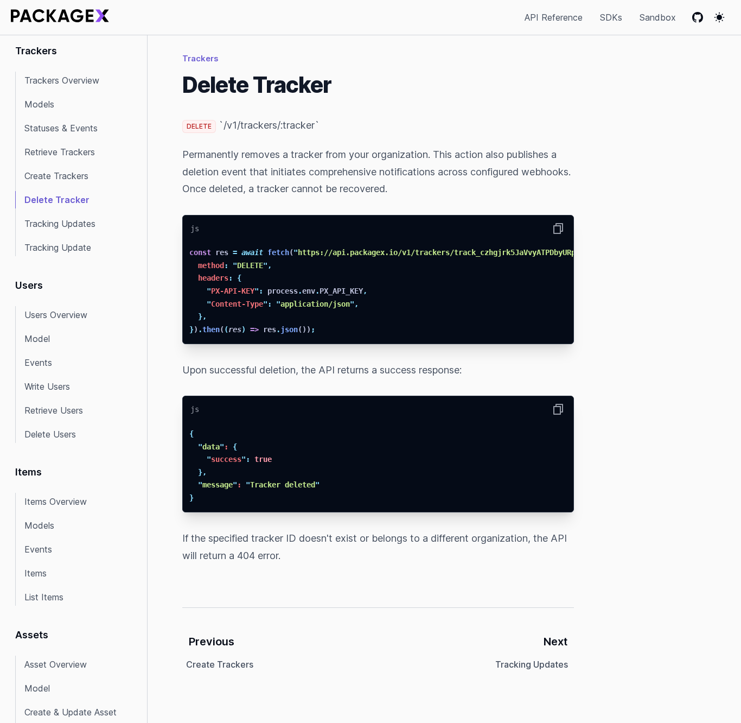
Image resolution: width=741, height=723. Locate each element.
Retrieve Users (53, 410)
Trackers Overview (61, 80)
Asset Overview (55, 664)
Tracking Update (57, 247)
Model (37, 338)
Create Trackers (56, 175)
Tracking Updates (59, 223)
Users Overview (55, 314)
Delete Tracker (57, 199)
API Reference (554, 17)
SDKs (611, 17)
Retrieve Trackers (59, 152)
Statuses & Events (61, 128)
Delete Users (50, 434)
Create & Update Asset (70, 712)
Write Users (47, 386)
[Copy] (558, 228)
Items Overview (55, 501)
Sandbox (658, 17)
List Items (43, 597)
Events (38, 362)
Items (35, 573)
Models (39, 104)
